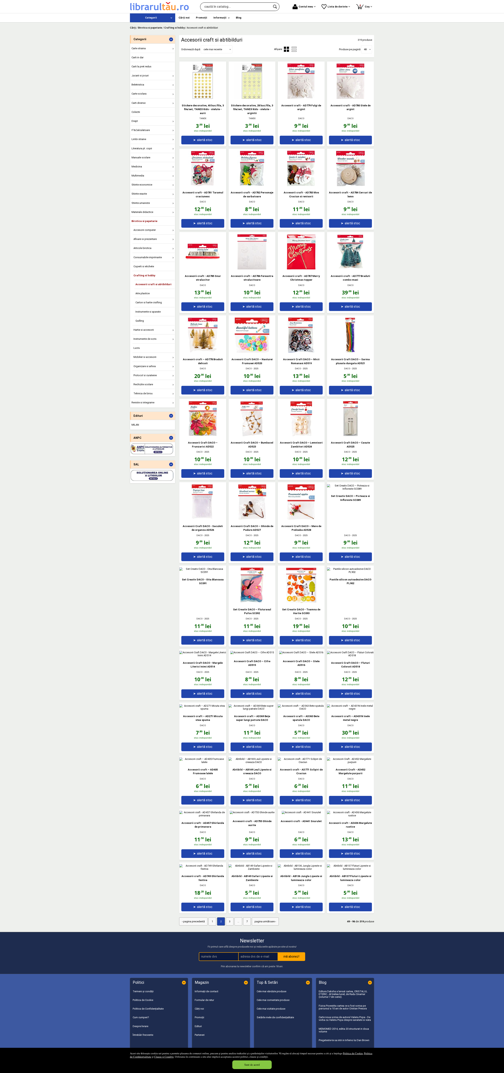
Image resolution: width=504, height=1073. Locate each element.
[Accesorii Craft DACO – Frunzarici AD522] (202, 435)
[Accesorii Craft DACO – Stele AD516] (301, 652)
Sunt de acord (252, 1065)
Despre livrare (140, 1026)
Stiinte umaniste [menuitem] (141, 202)
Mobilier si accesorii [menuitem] (144, 357)
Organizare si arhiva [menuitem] (144, 366)
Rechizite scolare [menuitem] (143, 384)
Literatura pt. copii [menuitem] (142, 148)
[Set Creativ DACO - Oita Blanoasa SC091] (202, 572)
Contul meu (306, 6)
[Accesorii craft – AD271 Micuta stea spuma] (202, 708)
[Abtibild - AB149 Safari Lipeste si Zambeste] (252, 868)
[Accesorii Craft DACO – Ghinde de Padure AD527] (252, 518)
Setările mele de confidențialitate (275, 1017)
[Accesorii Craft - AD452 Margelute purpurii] (350, 762)
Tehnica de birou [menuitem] (143, 393)
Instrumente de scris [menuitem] (145, 338)
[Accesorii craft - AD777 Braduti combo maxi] (350, 268)
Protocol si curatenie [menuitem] (145, 375)
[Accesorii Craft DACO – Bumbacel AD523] (252, 435)
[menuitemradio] (294, 49)
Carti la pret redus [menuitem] (141, 66)
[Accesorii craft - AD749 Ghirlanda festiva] (202, 868)
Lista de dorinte (337, 6)
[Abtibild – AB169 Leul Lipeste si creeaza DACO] (252, 762)
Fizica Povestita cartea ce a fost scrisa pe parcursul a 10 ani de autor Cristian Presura (343, 1007)
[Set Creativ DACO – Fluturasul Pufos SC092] (252, 602)
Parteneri (200, 1034)
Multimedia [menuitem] (138, 175)
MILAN (135, 424)
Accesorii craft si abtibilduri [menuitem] (153, 284)
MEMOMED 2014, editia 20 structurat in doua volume (344, 1030)
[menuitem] (152, 17)
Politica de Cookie (353, 1053)
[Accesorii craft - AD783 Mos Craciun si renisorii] (301, 185)
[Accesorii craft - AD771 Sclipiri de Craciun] (301, 762)
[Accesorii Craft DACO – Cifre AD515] (252, 652)
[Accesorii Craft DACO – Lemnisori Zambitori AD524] (301, 435)
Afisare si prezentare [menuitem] (145, 239)
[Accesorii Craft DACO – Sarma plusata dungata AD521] (350, 351)
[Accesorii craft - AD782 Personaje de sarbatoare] (252, 185)
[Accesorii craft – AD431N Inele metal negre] (350, 708)
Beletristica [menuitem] (138, 84)
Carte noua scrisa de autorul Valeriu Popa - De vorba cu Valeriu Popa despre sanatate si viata (345, 1018)
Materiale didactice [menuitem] (142, 212)
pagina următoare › (265, 921)
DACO (301, 118)
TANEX (202, 118)
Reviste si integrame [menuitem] (143, 402)
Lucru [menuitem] (136, 347)
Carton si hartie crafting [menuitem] (148, 302)
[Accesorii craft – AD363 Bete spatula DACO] (301, 708)
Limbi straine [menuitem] (139, 139)
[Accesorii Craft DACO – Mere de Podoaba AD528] (301, 518)
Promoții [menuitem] (201, 17)
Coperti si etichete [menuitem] (143, 266)
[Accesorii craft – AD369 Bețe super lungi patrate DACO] (252, 708)
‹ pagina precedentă (193, 921)
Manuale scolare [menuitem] (141, 157)
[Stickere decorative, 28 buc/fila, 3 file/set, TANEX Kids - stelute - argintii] (252, 98)
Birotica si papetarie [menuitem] (144, 221)
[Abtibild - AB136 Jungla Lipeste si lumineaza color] (301, 868)
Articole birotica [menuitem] (142, 248)
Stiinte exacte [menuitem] (139, 193)
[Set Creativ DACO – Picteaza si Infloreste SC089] (350, 488)
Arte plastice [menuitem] (142, 293)
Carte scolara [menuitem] (139, 93)
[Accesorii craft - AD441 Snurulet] (301, 812)
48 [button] (365, 49)
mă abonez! (291, 956)
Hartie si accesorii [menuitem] (143, 329)
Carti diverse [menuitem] (138, 102)
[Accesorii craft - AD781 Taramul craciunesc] (202, 185)
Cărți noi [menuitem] (184, 17)
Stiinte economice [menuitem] (142, 184)
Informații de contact (206, 991)
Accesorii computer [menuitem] (144, 229)
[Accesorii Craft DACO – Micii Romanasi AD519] (301, 351)
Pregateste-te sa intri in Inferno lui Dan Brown (344, 1040)
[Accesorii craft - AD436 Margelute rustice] (350, 815)
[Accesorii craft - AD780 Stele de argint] (350, 98)
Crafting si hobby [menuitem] (144, 275)
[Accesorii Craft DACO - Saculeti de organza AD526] (202, 518)
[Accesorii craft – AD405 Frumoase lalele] (202, 762)
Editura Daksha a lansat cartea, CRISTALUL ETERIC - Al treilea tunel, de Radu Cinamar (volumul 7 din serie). (343, 994)
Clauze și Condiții (164, 1056)
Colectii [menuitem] (136, 111)
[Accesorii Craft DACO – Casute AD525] (350, 435)
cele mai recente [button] (213, 49)
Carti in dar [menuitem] (138, 57)
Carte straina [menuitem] (139, 48)
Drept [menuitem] (135, 121)
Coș (365, 6)
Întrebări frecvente (143, 1034)
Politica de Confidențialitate (148, 1008)
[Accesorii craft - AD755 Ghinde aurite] (252, 812)
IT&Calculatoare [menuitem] (141, 130)
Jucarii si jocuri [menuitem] (140, 75)
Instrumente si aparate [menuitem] (148, 311)
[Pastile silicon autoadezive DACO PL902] (350, 572)
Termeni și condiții (143, 991)
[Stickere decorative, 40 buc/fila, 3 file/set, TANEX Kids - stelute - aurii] (202, 98)
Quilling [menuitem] (139, 320)
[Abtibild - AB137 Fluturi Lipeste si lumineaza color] (350, 868)
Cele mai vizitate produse (271, 1008)
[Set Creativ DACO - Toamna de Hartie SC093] (301, 602)
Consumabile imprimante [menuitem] (147, 257)
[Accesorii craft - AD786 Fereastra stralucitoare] (252, 268)
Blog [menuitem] (238, 17)
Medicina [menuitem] (137, 166)
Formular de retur (204, 1000)
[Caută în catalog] (275, 6)
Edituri (198, 1026)
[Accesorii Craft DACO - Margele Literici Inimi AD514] (202, 655)
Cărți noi (199, 1008)
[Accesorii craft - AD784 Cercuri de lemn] (350, 185)
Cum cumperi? (141, 1017)
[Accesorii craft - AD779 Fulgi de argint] (301, 98)
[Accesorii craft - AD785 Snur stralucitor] (202, 268)
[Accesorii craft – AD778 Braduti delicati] (202, 351)
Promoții (199, 1017)
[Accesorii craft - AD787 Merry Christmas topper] (301, 268)
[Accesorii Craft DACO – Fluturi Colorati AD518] (350, 655)
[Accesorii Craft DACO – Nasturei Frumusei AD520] (252, 351)
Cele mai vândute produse (271, 991)
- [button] (171, 39)
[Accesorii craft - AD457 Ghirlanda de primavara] (202, 815)
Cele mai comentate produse (273, 1000)
